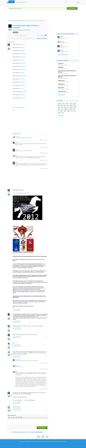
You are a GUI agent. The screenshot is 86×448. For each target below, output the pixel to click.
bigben (9, 353)
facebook (74, 103)
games (63, 103)
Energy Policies (22, 82)
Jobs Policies (21, 60)
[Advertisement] (30, 16)
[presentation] (9, 417)
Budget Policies (22, 44)
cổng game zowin (62, 91)
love (67, 105)
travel (75, 105)
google (72, 107)
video (75, 107)
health (71, 103)
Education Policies (22, 75)
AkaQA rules (40, 441)
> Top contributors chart (63, 54)
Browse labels (35, 441)
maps (62, 109)
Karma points (49, 441)
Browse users (22, 441)
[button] (9, 417)
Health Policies (22, 47)
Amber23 (10, 28)
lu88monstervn (61, 80)
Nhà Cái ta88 (61, 87)
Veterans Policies (22, 97)
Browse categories (28, 441)
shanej (9, 408)
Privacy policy (58, 441)
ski (58, 110)
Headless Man (10, 344)
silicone (59, 107)
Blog (66, 441)
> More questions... (62, 94)
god (64, 105)
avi (71, 110)
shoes (59, 109)
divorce (61, 110)
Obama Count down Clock (21, 193)
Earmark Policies (22, 63)
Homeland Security (20, 290)
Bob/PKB (9, 316)
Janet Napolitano (32, 290)
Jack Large (17, 136)
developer (59, 103)
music (65, 107)
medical (59, 112)
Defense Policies (22, 56)
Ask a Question (72, 8)
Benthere (62, 41)
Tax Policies (24, 91)
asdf (58, 105)
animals (67, 103)
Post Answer (42, 427)
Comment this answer (17, 134)
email (74, 109)
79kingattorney (61, 84)
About (45, 441)
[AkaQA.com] (11, 1)
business (70, 109)
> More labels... (61, 115)
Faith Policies (21, 72)
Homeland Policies (22, 53)
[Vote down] (17, 35)
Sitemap (62, 441)
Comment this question (42, 38)
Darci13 (9, 336)
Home (9, 20)
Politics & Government (15, 20)
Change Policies (22, 50)
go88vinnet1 (61, 63)
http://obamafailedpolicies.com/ (19, 107)
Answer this (15, 32)
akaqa (65, 110)
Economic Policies (22, 69)
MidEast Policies (22, 66)
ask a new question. (38, 432)
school (63, 112)
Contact (53, 441)
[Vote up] (13, 35)
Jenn (9, 327)
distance (68, 110)
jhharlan (61, 50)
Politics (22, 20)
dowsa (16, 155)
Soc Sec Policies (22, 85)
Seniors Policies (22, 79)
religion (62, 105)
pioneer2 (9, 394)
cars (68, 107)
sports (75, 110)
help (62, 107)
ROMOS (16, 142)
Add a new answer (12, 415)
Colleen (9, 46)
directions (71, 105)
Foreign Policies (22, 94)
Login (78, 2)
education (65, 109)
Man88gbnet (61, 67)
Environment (21, 88)
